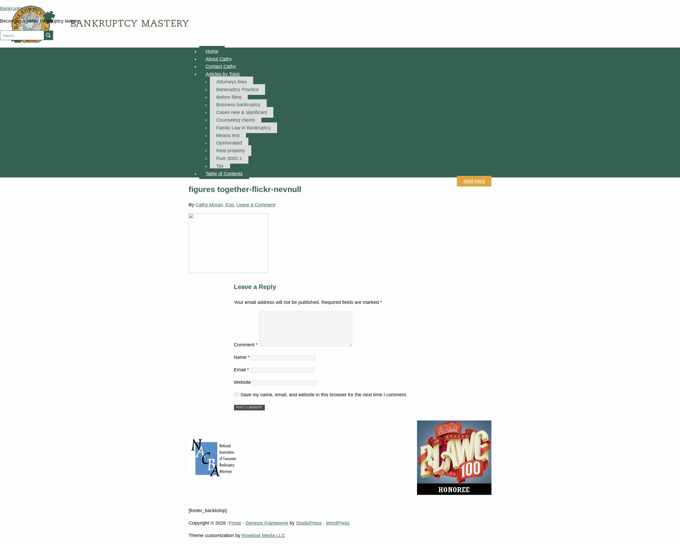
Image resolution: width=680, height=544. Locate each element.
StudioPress (309, 523)
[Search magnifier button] (48, 35)
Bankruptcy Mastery (21, 8)
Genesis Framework (266, 523)
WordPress (338, 523)
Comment (246, 344)
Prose (235, 523)
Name (242, 357)
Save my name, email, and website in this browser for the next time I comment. (323, 394)
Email (241, 369)
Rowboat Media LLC (263, 535)
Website (242, 382)
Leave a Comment (255, 204)
